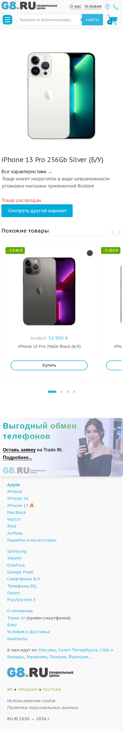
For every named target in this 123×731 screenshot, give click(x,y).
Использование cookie (31, 700)
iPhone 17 (17, 505)
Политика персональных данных (42, 707)
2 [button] (61, 392)
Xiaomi (14, 558)
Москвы (47, 650)
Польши (57, 656)
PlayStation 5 (21, 599)
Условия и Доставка (28, 631)
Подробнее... (17, 457)
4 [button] (74, 392)
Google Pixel (20, 572)
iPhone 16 (17, 498)
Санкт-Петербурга (78, 650)
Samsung (17, 551)
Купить (49, 365)
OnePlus (16, 565)
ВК (10, 689)
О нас (76, 6)
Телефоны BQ (21, 586)
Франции (78, 656)
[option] (61, 90)
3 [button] (68, 392)
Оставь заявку (19, 449)
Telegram (28, 689)
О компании (20, 610)
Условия (93, 6)
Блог (12, 624)
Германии (36, 656)
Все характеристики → (26, 171)
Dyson (13, 592)
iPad (11, 526)
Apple (13, 484)
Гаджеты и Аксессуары (31, 540)
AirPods (15, 533)
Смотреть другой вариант (37, 210)
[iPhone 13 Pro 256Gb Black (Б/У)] (90, 253)
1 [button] (52, 392)
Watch (14, 519)
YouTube (52, 689)
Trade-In (16, 618)
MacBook (16, 512)
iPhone (14, 491)
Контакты (17, 638)
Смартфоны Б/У (23, 578)
